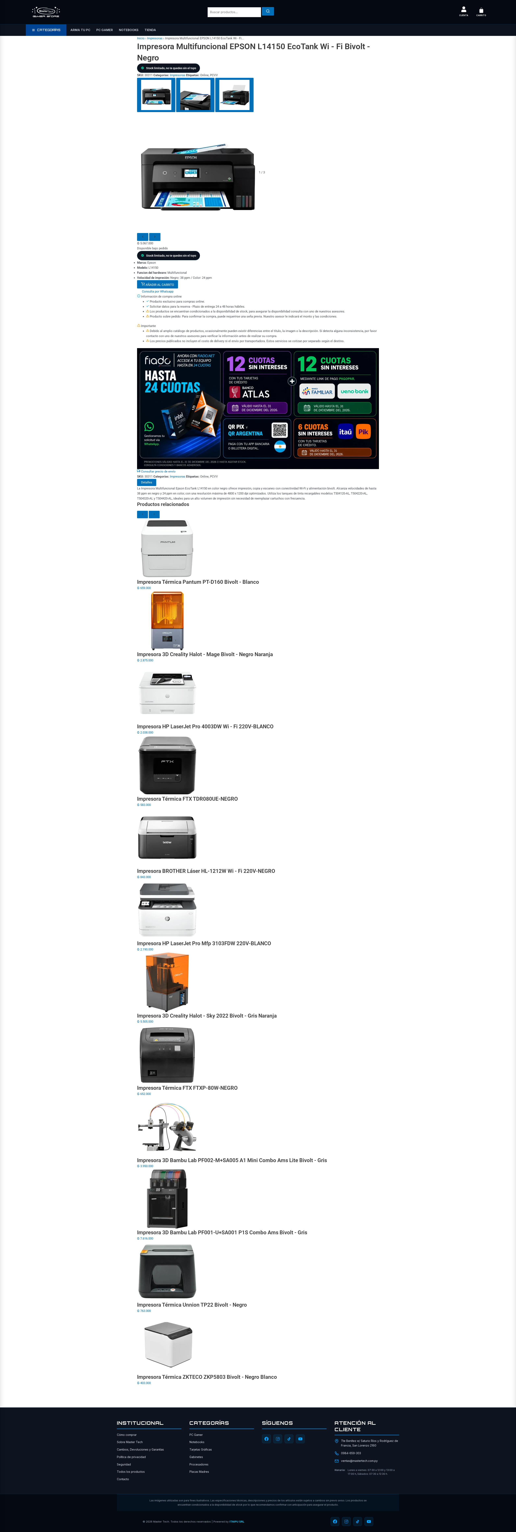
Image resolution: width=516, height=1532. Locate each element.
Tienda (150, 30)
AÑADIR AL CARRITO (159, 285)
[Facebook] (266, 1438)
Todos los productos (131, 1471)
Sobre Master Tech (130, 1442)
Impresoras (154, 38)
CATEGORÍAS (48, 30)
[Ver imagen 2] (195, 95)
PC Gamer (104, 30)
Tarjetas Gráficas (200, 1449)
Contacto (123, 1479)
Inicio (141, 38)
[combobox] (234, 12)
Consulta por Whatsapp (157, 291)
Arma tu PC (80, 30)
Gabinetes (196, 1457)
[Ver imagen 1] (156, 95)
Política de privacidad (131, 1457)
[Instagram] (277, 1438)
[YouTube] (300, 1438)
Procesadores (198, 1464)
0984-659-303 (351, 1453)
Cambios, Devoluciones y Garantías (140, 1449)
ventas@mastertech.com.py (359, 1460)
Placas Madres (199, 1471)
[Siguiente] (154, 237)
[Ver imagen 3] (234, 95)
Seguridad (124, 1464)
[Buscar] (268, 11)
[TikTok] (289, 1438)
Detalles (146, 482)
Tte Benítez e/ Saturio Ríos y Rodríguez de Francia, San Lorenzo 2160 (369, 1443)
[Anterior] (142, 237)
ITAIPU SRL (236, 1521)
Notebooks (128, 30)
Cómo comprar (127, 1434)
